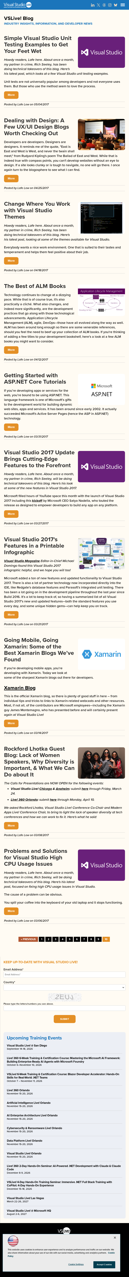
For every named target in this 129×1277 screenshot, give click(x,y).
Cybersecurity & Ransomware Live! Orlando (34, 1128)
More (11, 95)
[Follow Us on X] (98, 5)
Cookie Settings (76, 1264)
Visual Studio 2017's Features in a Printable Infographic (34, 546)
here (85, 789)
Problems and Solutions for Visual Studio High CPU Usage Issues (35, 857)
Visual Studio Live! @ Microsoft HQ (29, 1211)
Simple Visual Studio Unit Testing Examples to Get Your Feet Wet (38, 45)
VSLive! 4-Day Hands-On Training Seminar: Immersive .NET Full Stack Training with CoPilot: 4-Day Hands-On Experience (59, 1183)
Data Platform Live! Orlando (24, 1140)
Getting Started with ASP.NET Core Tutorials (35, 378)
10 (106, 939)
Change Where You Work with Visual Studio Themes (37, 210)
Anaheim (62, 789)
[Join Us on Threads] (104, 5)
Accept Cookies (104, 1264)
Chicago (45, 789)
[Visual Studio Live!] (64, 5)
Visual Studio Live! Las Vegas (25, 1198)
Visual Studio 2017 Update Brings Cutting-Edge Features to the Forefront (39, 459)
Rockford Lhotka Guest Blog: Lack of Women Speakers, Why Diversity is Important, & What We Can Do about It (39, 761)
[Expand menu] (123, 6)
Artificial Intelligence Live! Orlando (29, 1103)
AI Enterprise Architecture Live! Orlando (32, 1115)
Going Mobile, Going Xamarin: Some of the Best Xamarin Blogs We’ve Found (39, 650)
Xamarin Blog (20, 688)
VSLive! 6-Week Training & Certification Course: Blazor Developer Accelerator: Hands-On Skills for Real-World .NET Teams (63, 1075)
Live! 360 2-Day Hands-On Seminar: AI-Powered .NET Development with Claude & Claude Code (64, 1167)
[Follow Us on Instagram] (110, 5)
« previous (28, 939)
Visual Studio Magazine (22, 561)
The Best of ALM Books (35, 286)
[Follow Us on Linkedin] (92, 5)
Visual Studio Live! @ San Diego (27, 1045)
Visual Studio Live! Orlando (24, 1153)
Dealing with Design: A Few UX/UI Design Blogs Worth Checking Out (36, 127)
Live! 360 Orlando (24, 800)
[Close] (115, 1237)
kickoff (37, 501)
